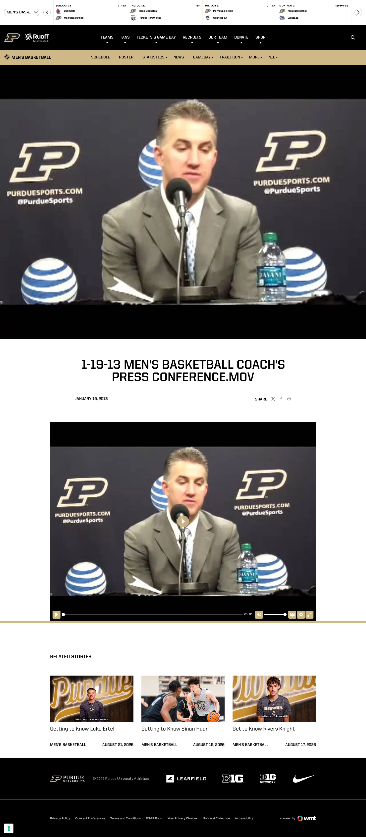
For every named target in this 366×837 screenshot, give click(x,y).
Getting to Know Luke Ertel (82, 729)
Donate (241, 38)
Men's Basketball (68, 745)
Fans (125, 38)
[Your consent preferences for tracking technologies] (8, 828)
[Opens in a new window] (186, 779)
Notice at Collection (216, 818)
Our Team (217, 38)
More (254, 57)
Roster (126, 57)
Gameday (202, 57)
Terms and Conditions (125, 818)
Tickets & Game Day (156, 38)
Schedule (100, 57)
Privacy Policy (60, 818)
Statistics (153, 57)
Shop (260, 38)
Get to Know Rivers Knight (264, 729)
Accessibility (244, 818)
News (179, 57)
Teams (107, 38)
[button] (47, 12)
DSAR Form (154, 818)
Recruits (192, 38)
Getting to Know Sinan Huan (175, 729)
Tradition (230, 57)
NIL (272, 57)
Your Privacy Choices (183, 818)
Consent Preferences (90, 818)
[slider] (152, 614)
